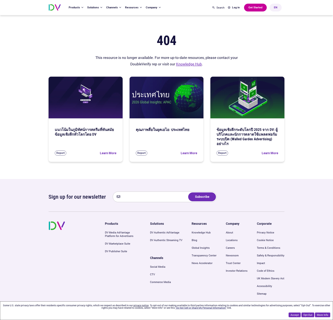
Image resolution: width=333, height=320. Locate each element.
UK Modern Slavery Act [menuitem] (270, 278)
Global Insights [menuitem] (201, 247)
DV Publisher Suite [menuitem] (116, 251)
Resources (132, 7)
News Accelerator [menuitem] (202, 263)
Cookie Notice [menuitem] (265, 240)
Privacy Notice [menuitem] (265, 232)
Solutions (93, 7)
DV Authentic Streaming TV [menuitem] (166, 240)
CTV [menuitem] (152, 274)
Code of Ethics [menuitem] (265, 270)
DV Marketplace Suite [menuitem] (117, 243)
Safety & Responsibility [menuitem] (270, 255)
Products (75, 7)
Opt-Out (307, 315)
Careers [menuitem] (230, 247)
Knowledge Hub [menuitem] (201, 232)
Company (152, 7)
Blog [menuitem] (194, 240)
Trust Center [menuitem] (233, 263)
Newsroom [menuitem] (232, 255)
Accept (295, 315)
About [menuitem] (229, 232)
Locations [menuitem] (232, 240)
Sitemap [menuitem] (262, 293)
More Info (322, 315)
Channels (112, 7)
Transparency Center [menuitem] (204, 255)
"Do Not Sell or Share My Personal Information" (201, 307)
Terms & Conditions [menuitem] (268, 247)
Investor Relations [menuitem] (236, 270)
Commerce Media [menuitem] (160, 282)
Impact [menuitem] (261, 263)
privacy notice (141, 305)
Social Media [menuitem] (157, 266)
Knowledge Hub (189, 64)
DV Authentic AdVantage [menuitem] (164, 232)
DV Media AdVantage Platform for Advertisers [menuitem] (119, 234)
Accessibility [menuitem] (264, 286)
